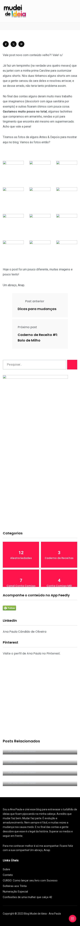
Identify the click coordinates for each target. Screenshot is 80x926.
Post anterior (34, 301)
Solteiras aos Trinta (15, 886)
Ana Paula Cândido (24, 751)
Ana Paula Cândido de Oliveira (24, 631)
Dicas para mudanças (37, 309)
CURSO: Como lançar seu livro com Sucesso (30, 880)
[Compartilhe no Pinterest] (21, 44)
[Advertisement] (40, 485)
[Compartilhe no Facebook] (6, 44)
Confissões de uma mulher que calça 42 (27, 897)
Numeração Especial (15, 891)
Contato (8, 875)
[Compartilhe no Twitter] (14, 44)
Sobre (6, 869)
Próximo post (27, 327)
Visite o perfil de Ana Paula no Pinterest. (31, 653)
